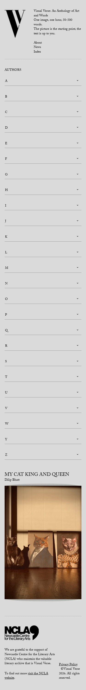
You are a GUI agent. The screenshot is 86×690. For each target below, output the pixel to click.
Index (37, 52)
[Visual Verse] (15, 24)
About (38, 43)
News (37, 47)
